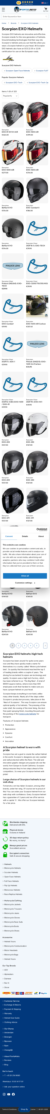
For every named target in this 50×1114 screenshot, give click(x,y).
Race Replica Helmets (13, 894)
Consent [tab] (9, 536)
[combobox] (25, 16)
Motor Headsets (10, 950)
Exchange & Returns (12, 1005)
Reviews (7, 1060)
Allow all (25, 576)
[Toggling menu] (3, 9)
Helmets (7, 864)
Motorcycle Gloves (12, 918)
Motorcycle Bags (11, 955)
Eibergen (8, 1037)
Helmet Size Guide (12, 1018)
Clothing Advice (10, 1022)
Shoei (6, 987)
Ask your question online (14, 1087)
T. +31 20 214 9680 (12, 1075)
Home (4, 23)
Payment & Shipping (12, 1009)
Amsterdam (8, 1033)
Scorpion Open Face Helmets (18, 71)
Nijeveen (8, 1041)
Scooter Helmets (11, 872)
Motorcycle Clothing (13, 900)
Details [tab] (25, 536)
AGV (6, 970)
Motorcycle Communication (15, 946)
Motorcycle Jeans (11, 913)
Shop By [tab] (24, 1109)
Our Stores (9, 1029)
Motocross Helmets (12, 890)
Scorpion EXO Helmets (29, 23)
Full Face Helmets (11, 881)
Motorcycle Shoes (11, 931)
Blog (6, 1065)
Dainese (7, 979)
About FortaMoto (11, 1056)
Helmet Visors (10, 942)
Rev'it (6, 983)
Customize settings (23, 583)
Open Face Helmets (12, 877)
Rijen (6, 1046)
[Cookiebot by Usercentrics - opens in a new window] (36, 529)
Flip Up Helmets (10, 885)
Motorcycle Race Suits (13, 922)
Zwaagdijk (8, 1050)
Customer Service (11, 1001)
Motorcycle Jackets (12, 904)
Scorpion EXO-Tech (14, 83)
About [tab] (41, 536)
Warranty (8, 1013)
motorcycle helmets (27, 714)
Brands (13, 23)
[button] (45, 3)
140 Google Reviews (27, 4)
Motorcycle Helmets (12, 868)
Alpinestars (8, 974)
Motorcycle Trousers (13, 909)
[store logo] (25, 9)
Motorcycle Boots (11, 926)
